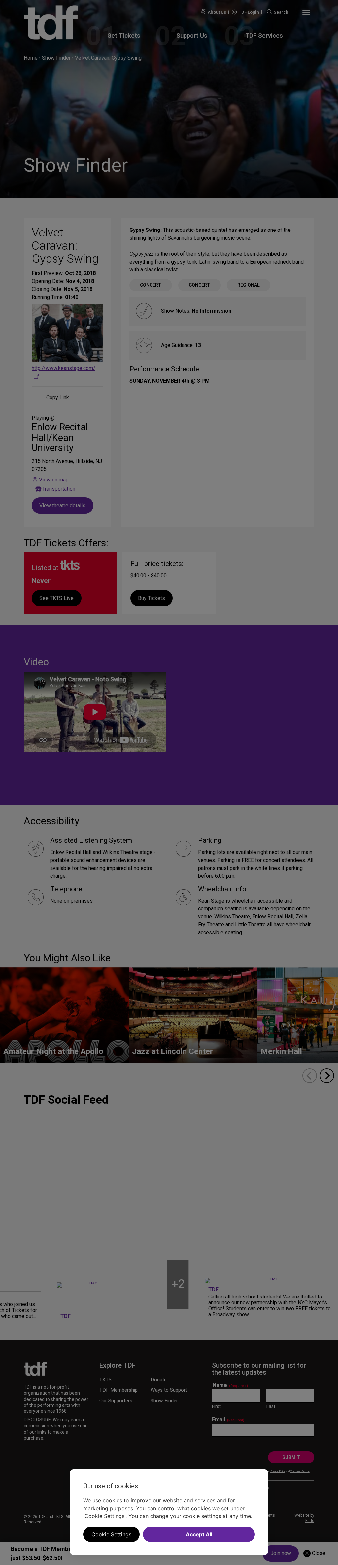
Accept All (199, 1534)
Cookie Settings (111, 1534)
